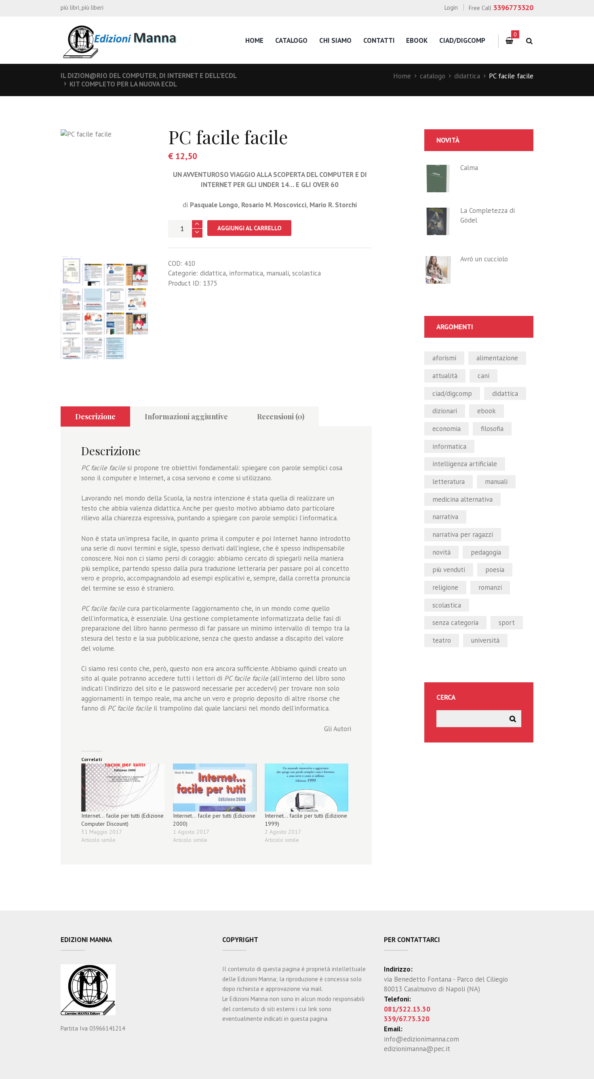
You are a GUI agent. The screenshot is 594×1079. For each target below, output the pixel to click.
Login (451, 7)
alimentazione (497, 357)
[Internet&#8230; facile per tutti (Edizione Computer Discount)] (123, 787)
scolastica (306, 273)
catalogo (291, 40)
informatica (246, 273)
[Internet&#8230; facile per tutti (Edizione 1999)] (306, 787)
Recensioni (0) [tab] (280, 416)
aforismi (444, 357)
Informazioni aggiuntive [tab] (186, 416)
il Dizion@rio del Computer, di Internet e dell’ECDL (149, 75)
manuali (277, 273)
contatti (379, 40)
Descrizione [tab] (95, 416)
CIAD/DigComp (462, 40)
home (254, 40)
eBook (417, 40)
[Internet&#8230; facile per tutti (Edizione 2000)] (215, 787)
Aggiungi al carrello (249, 228)
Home (402, 76)
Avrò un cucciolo (484, 259)
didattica (467, 76)
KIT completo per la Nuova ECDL (123, 84)
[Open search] (529, 41)
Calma (469, 167)
